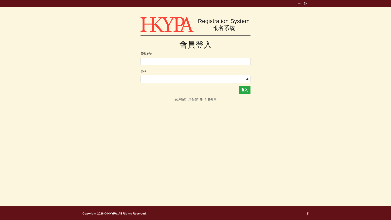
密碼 (143, 71)
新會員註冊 (195, 99)
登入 (244, 90)
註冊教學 (210, 99)
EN (306, 3)
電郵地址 (146, 53)
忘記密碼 (180, 99)
